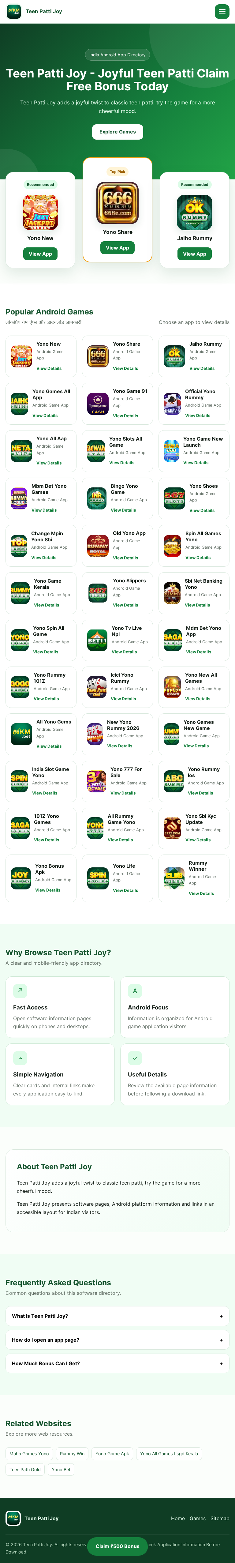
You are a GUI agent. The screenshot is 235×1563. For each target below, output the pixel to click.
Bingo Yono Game (124, 489)
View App (40, 254)
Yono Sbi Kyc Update (200, 819)
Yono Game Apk (112, 1453)
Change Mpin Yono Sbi (47, 536)
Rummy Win (72, 1453)
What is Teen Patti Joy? (117, 1316)
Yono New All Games (201, 678)
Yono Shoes (203, 486)
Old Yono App (129, 533)
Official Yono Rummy (200, 394)
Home (178, 1518)
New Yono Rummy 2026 (123, 725)
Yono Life (124, 866)
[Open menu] (222, 11)
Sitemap (220, 1518)
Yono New (40, 238)
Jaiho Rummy (194, 238)
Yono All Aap (51, 438)
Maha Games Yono (29, 1453)
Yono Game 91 (130, 391)
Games (198, 1518)
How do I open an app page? (117, 1340)
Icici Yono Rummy (122, 678)
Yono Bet (61, 1469)
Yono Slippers (129, 580)
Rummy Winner (198, 866)
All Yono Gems (53, 722)
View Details (49, 368)
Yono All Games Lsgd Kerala (169, 1453)
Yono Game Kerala (48, 584)
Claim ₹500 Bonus (118, 1546)
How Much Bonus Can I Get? (117, 1363)
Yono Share (117, 232)
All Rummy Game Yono (121, 819)
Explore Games (117, 132)
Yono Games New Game (199, 725)
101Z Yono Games (46, 819)
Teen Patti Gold (25, 1469)
